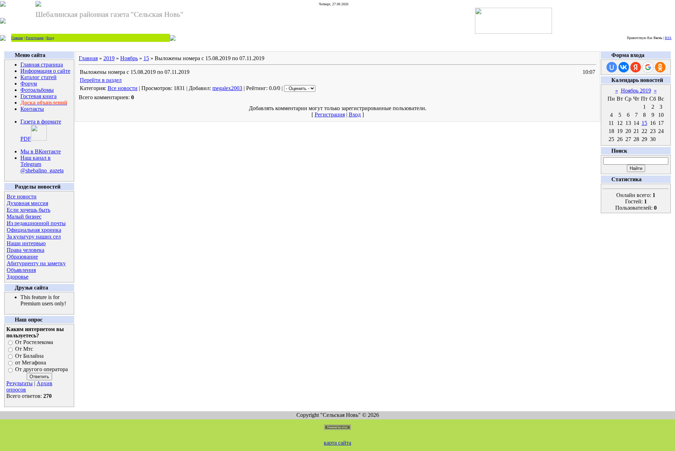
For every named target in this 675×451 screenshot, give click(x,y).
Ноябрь (129, 58)
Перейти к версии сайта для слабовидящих (220, 37)
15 (146, 58)
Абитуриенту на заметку (36, 263)
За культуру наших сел (34, 237)
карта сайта (337, 443)
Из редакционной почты (36, 223)
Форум (28, 84)
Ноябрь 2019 (636, 91)
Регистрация (35, 38)
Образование (22, 257)
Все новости (22, 196)
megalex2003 (227, 88)
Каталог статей (38, 77)
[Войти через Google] (648, 67)
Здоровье (17, 277)
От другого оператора (41, 370)
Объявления (21, 270)
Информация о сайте (45, 71)
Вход (50, 38)
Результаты (19, 383)
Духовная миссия (27, 203)
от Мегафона (30, 363)
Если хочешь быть (28, 210)
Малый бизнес (24, 217)
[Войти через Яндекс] (635, 67)
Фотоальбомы (37, 90)
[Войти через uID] (611, 67)
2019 (109, 58)
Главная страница (41, 65)
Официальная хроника (34, 230)
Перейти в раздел (101, 80)
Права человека (25, 250)
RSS (668, 38)
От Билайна (29, 356)
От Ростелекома (34, 342)
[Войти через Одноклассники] (660, 67)
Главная (17, 38)
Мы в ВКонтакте (40, 151)
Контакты (32, 109)
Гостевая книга (38, 96)
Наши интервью (26, 243)
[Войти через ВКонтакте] (623, 67)
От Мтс (24, 349)
